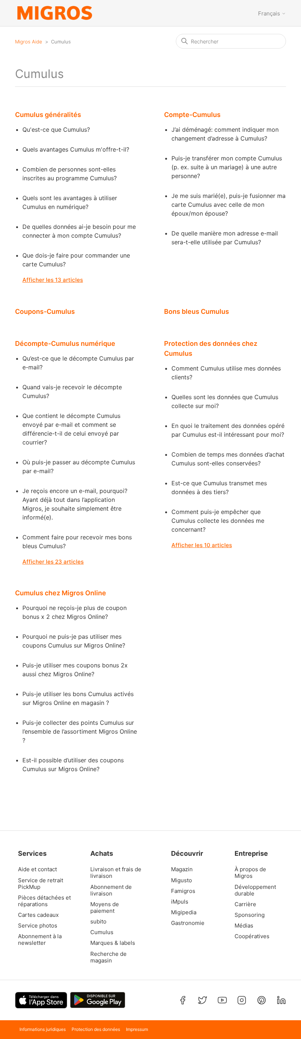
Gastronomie (187, 923)
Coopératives (252, 936)
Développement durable (255, 890)
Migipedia (183, 912)
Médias (244, 925)
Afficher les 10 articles (201, 545)
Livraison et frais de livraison (115, 872)
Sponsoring (250, 915)
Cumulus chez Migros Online (60, 593)
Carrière (245, 904)
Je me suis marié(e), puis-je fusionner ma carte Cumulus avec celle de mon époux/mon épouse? (228, 204)
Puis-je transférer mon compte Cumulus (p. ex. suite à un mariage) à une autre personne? (226, 167)
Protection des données (96, 1029)
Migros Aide (28, 42)
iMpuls (179, 901)
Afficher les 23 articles (53, 561)
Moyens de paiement (104, 907)
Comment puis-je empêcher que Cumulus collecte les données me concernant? (217, 520)
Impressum (137, 1029)
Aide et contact (37, 869)
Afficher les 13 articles (52, 279)
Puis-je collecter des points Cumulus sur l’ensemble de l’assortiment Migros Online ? (79, 731)
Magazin (182, 869)
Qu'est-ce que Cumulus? (56, 129)
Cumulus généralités (48, 114)
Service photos (37, 925)
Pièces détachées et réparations (44, 901)
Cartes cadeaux (38, 915)
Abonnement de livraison (111, 890)
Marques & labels (112, 943)
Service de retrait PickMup (40, 883)
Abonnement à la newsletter (40, 939)
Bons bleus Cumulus (196, 311)
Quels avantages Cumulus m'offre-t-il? (75, 149)
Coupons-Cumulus (45, 311)
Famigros (183, 891)
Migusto (181, 880)
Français (270, 13)
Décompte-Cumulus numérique (65, 343)
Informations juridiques (42, 1029)
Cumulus (101, 932)
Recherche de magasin (108, 957)
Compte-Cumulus (192, 114)
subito (98, 921)
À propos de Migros (250, 872)
